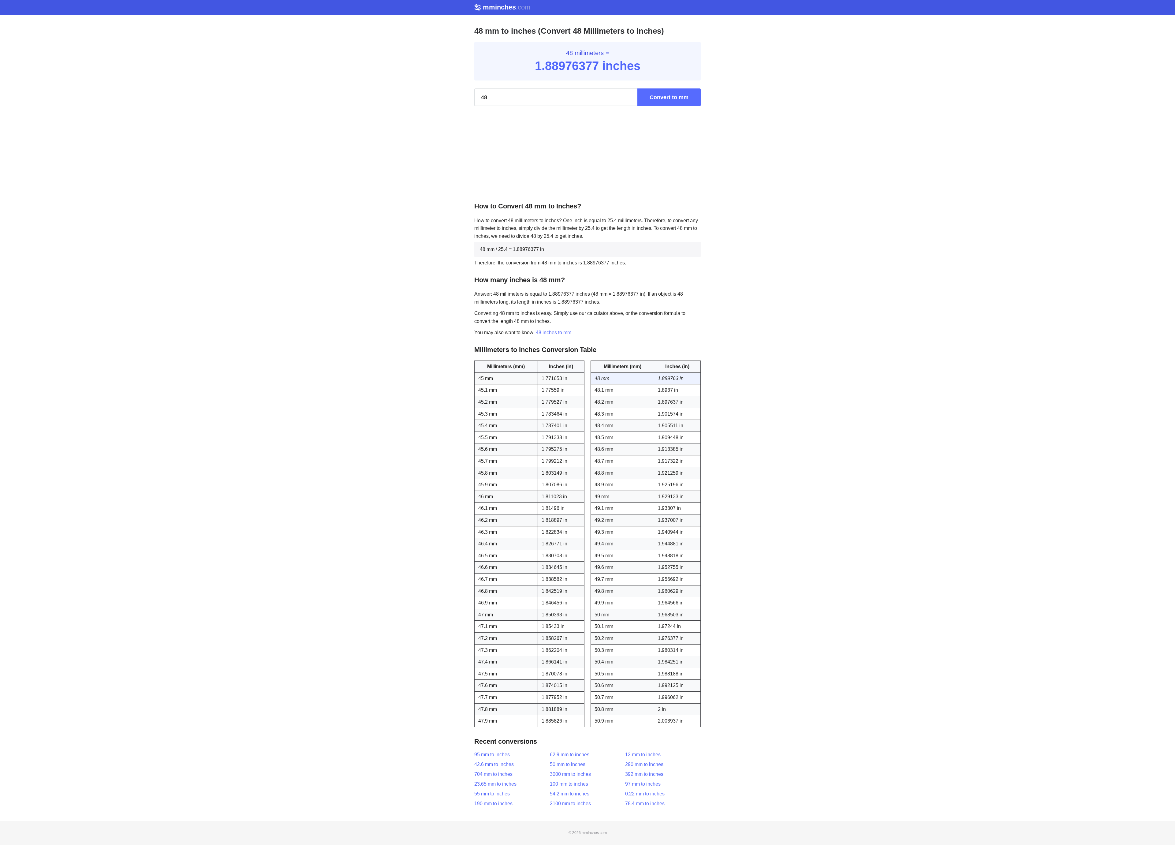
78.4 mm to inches (645, 803)
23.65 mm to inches (495, 784)
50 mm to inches (567, 764)
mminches (506, 7)
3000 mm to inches (570, 774)
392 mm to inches (644, 774)
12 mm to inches (643, 754)
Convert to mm (669, 97)
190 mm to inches (493, 803)
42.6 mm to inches (494, 764)
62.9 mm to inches (569, 754)
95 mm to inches (492, 754)
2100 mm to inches (570, 803)
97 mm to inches (643, 784)
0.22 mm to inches (645, 793)
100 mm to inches (569, 784)
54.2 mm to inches (569, 793)
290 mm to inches (644, 764)
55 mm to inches (492, 793)
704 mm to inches (493, 774)
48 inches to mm (553, 332)
